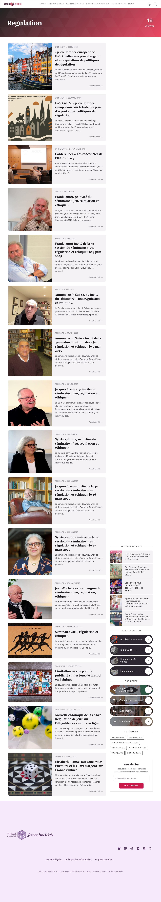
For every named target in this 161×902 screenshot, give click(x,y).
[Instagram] (150, 848)
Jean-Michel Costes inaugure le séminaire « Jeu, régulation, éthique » (77, 592)
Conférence (61, 149)
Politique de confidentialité (78, 860)
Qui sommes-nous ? (56, 4)
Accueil (43, 4)
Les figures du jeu (118, 4)
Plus (130, 4)
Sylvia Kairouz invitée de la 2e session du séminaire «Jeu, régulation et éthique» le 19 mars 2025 (76, 543)
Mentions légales (54, 860)
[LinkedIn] (137, 848)
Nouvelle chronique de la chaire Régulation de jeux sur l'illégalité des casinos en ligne (78, 719)
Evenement (60, 47)
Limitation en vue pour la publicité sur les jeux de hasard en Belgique (78, 675)
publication (60, 710)
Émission (59, 757)
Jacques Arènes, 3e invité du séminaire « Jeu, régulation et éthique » (77, 393)
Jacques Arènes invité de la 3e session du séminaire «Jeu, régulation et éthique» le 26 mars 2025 (76, 492)
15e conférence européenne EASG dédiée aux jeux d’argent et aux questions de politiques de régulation (77, 58)
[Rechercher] (155, 4)
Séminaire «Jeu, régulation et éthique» (76, 634)
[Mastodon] (125, 848)
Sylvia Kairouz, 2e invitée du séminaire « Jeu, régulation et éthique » (77, 443)
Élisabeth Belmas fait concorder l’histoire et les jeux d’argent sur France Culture (79, 766)
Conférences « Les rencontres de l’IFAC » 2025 (79, 156)
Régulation (60, 666)
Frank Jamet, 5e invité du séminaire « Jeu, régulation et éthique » (77, 201)
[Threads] (131, 848)
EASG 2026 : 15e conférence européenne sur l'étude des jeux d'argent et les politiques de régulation (78, 109)
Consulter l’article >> (96, 86)
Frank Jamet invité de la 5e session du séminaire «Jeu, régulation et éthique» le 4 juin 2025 (78, 249)
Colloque (117, 753)
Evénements (134, 753)
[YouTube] (144, 848)
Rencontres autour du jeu (97, 4)
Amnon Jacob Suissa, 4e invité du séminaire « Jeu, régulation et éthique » (77, 299)
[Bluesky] (119, 848)
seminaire (59, 239)
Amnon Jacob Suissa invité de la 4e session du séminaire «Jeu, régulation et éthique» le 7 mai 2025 (78, 344)
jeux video (117, 737)
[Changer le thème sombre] (149, 4)
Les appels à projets (75, 4)
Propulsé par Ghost (104, 860)
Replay (58, 192)
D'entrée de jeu (137, 748)
